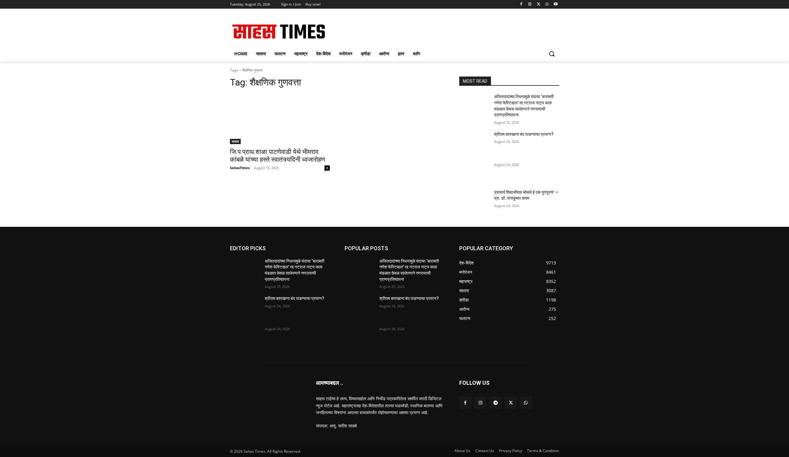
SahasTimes (240, 167)
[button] (551, 53)
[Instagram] (529, 4)
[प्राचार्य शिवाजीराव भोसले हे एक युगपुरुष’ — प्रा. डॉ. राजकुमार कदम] (474, 199)
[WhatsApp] (546, 4)
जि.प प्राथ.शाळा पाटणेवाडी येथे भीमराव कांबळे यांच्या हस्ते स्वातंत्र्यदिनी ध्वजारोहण (277, 155)
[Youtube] (555, 4)
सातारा (235, 141)
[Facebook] (521, 4)
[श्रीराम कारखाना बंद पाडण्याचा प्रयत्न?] (474, 141)
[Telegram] (495, 403)
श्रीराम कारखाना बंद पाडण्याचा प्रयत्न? (524, 134)
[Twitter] (538, 4)
